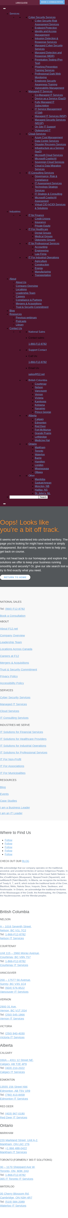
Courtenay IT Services (14, 965)
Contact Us (15, 328)
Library (20, 324)
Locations (21, 289)
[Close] (4, 503)
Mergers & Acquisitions (29, 303)
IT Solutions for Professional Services (23, 752)
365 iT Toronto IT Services (16, 1178)
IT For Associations (12, 766)
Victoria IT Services (12, 1037)
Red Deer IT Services (13, 1117)
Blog (12, 310)
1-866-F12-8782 (22, 2)
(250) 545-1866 (15, 1014)
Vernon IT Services (12, 1018)
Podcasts (21, 321)
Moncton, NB (42, 486)
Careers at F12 (9, 656)
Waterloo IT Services (13, 1205)
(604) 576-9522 (15, 987)
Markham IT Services (13, 1152)
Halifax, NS (41, 489)
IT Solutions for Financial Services (21, 732)
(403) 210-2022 (15, 1068)
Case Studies (8, 800)
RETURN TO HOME (15, 577)
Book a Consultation (12, 615)
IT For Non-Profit (10, 759)
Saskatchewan (43, 482)
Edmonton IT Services (14, 1098)
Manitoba (40, 479)
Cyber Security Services (15, 697)
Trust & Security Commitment (32, 307)
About (12, 278)
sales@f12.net (36, 374)
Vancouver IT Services (14, 991)
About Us (21, 282)
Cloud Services (9, 711)
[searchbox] (24, 497)
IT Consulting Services (14, 717)
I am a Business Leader (15, 807)
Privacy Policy (9, 676)
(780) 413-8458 (15, 1094)
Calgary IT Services (12, 1072)
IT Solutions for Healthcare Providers (23, 739)
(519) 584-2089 (15, 1201)
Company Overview (27, 286)
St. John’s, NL (42, 493)
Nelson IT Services (12, 938)
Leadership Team (25, 293)
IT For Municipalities (12, 773)
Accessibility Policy (12, 683)
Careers (20, 296)
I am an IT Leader (11, 813)
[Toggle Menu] (4, 8)
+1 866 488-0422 (16, 1148)
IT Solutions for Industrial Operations (23, 745)
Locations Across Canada (16, 649)
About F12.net (9, 628)
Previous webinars (26, 317)
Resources (15, 314)
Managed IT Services (13, 704)
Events (4, 794)
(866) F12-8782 (15, 608)
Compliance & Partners (29, 300)
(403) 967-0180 (15, 1113)
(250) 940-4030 (15, 1033)
